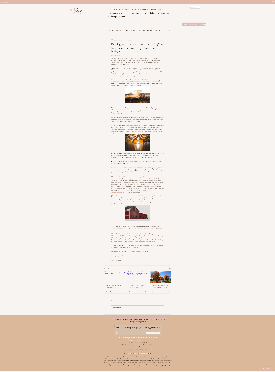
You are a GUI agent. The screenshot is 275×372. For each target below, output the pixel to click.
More (156, 30)
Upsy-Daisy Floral (164, 365)
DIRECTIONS (124, 344)
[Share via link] (122, 256)
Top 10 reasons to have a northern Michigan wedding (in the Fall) (160, 286)
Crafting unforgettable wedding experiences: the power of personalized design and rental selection (137, 286)
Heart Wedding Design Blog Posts (113, 30)
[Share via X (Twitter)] (115, 256)
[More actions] (163, 40)
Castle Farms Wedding (145, 30)
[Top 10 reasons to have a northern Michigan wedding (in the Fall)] (160, 277)
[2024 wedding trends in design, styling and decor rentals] (114, 277)
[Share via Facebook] (111, 256)
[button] (169, 30)
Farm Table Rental (131, 30)
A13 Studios (114, 357)
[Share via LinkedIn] (118, 256)
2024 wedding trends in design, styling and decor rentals (114, 286)
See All (169, 268)
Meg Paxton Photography (133, 360)
